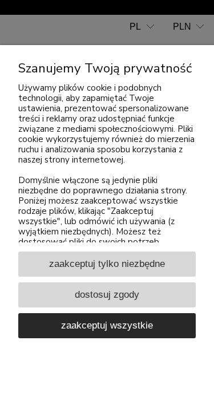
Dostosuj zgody (107, 294)
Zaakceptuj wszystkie (107, 325)
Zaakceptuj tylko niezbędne (107, 263)
